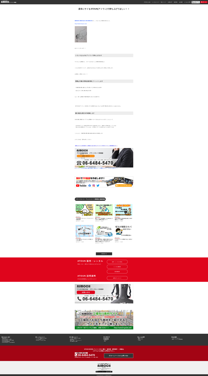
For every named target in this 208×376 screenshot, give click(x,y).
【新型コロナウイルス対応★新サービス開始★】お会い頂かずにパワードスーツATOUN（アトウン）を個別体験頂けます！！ (96, 145)
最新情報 (175, 2)
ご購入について (74, 337)
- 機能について (140, 338)
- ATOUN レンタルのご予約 (41, 340)
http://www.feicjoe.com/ (81, 23)
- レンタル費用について (40, 339)
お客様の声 (170, 2)
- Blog (105, 341)
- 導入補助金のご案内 (73, 341)
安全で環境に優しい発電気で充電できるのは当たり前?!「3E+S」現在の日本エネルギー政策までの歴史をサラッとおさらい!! (104, 240)
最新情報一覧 (104, 253)
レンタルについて (155, 2)
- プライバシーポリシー (176, 338)
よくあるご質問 (187, 2)
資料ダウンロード (117, 278)
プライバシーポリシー (101, 371)
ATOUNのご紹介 (147, 2)
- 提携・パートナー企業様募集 (177, 339)
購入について (163, 2)
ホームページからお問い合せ (119, 355)
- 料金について (140, 339)
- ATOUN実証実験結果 (6, 341)
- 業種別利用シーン (5, 338)
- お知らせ (105, 340)
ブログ (82, 221)
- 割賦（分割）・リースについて (75, 340)
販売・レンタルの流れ (117, 261)
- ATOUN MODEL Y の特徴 (6, 339)
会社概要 (181, 2)
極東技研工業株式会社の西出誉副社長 (83, 20)
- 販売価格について (73, 339)
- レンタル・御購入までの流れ (41, 338)
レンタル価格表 (117, 266)
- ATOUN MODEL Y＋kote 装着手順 (8, 342)
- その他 (139, 340)
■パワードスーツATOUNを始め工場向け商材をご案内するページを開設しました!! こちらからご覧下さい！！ (96, 168)
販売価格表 (117, 271)
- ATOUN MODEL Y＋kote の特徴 (8, 340)
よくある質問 (142, 337)
